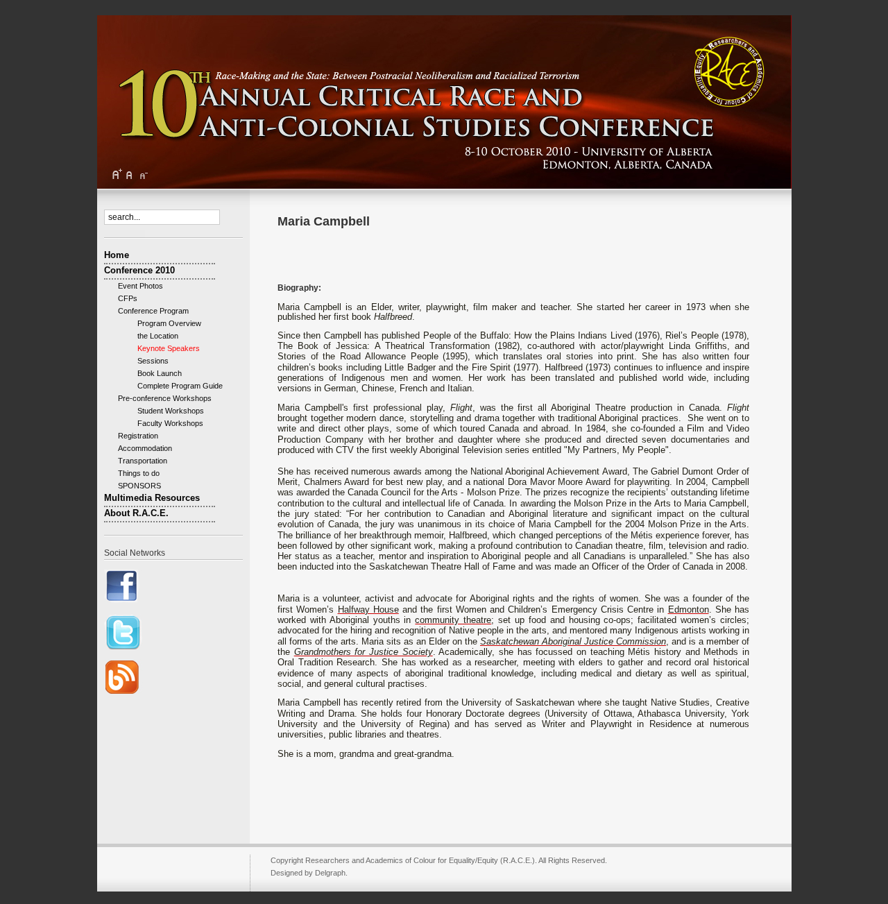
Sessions (147, 361)
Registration (138, 436)
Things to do (139, 473)
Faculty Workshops (164, 423)
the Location (151, 336)
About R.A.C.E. (136, 513)
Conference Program (153, 311)
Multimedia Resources (152, 498)
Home (116, 255)
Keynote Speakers (162, 348)
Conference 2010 (139, 270)
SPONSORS (139, 485)
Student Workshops (164, 411)
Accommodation (145, 448)
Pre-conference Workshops (165, 398)
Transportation (142, 461)
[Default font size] (129, 174)
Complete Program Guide (174, 386)
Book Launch (153, 373)
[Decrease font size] (142, 174)
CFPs (127, 298)
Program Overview (163, 323)
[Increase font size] (116, 174)
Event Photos (140, 286)
